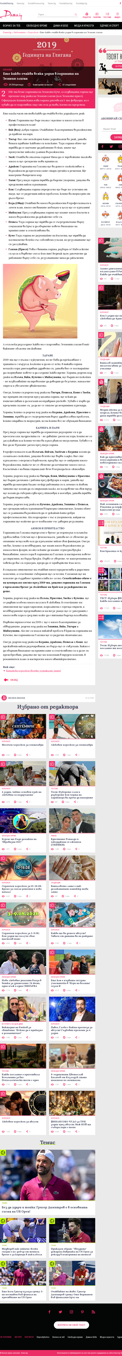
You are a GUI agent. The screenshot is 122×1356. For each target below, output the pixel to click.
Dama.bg (20, 3)
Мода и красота (84, 25)
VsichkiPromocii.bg (36, 3)
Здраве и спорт (109, 25)
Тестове (107, 17)
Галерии (97, 17)
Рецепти (87, 17)
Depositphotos (43, 1337)
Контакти (29, 1337)
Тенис (47, 1142)
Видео (117, 17)
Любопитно (19, 32)
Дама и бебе (60, 25)
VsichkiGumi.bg (65, 3)
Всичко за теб (11, 25)
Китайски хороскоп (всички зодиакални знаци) (33, 670)
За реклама (5, 1337)
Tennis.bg (52, 3)
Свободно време (36, 25)
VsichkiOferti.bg (6, 3)
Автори (18, 1337)
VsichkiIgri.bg (81, 3)
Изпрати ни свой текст (71, 1324)
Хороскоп (33, 32)
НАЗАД (14, 679)
